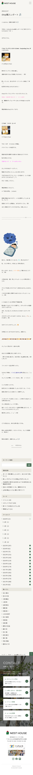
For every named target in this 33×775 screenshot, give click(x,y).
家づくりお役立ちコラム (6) (11, 506)
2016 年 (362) (7, 573)
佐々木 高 (6, 596)
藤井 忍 (5, 629)
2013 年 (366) (7, 582)
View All (18, 445)
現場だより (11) (8, 509)
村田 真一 (6, 611)
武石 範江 (6, 635)
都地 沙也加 (6, 626)
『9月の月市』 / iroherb (9, 191)
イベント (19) (7, 500)
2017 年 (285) (7, 570)
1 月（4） (7, 542)
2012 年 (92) (6, 585)
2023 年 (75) (6, 552)
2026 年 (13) (6, 519)
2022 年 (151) (7, 555)
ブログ (9, 654)
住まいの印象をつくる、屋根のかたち (14, 487)
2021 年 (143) (7, 558)
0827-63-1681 (12, 741)
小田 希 (5, 602)
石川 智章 (6, 617)
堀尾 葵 (5, 608)
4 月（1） (7, 530)
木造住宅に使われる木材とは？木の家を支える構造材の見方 (17, 483)
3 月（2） (7, 534)
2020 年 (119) (7, 561)
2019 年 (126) (7, 564)
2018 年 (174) (7, 567)
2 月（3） (7, 538)
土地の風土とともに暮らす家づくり (14, 490)
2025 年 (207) (7, 546)
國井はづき (6, 644)
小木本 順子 (6, 614)
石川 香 (5, 632)
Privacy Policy (16, 766)
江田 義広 (6, 599)
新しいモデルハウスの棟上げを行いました (16, 479)
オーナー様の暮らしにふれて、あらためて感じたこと (17, 475)
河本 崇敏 (6, 641)
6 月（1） (7, 522)
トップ (3, 654)
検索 (29, 465)
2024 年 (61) (6, 549)
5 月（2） (7, 526)
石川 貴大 (6, 593)
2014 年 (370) (7, 579)
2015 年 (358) (7, 576)
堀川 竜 (5, 638)
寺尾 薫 (5, 623)
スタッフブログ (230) (9, 503)
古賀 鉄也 (6, 605)
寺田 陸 (5, 620)
